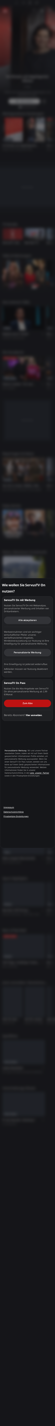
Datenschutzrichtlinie (14, 812)
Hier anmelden (34, 715)
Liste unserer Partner (39, 773)
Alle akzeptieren (27, 620)
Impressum (9, 807)
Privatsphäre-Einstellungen (16, 816)
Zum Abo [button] (28, 703)
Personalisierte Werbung (27, 652)
